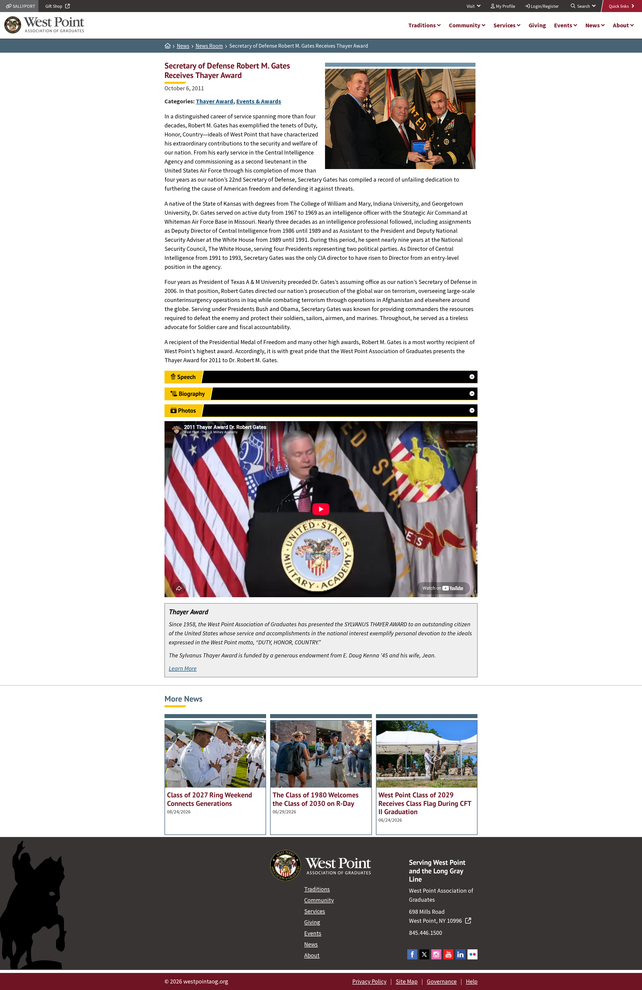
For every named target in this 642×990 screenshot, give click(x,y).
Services (314, 911)
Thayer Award (214, 101)
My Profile (505, 6)
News (183, 46)
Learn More (183, 668)
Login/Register (544, 6)
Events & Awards (258, 101)
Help (471, 981)
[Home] (168, 46)
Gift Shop (54, 6)
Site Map (407, 981)
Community (319, 900)
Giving (312, 922)
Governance (442, 981)
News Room (209, 46)
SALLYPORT (23, 6)
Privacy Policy (369, 981)
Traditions (317, 889)
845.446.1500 (425, 933)
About (311, 955)
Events (312, 933)
